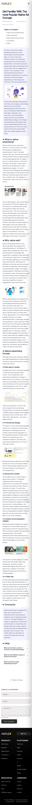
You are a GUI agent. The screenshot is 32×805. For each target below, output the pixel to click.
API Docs (4, 785)
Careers (19, 785)
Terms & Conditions (21, 801)
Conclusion (10, 40)
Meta (18, 747)
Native (19, 773)
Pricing (19, 781)
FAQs (8, 43)
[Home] (6, 3)
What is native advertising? (15, 32)
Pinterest (19, 758)
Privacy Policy (10, 801)
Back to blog (17, 680)
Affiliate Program (6, 792)
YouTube (19, 751)
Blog (2, 789)
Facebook (20, 744)
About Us (20, 789)
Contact (19, 792)
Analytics (4, 747)
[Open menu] (29, 4)
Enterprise (4, 758)
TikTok (19, 755)
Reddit (19, 766)
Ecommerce (4, 755)
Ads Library (4, 744)
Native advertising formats (15, 38)
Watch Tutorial (5, 781)
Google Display (21, 769)
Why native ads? (12, 35)
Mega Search (5, 751)
